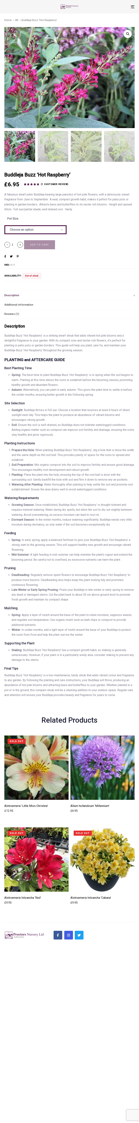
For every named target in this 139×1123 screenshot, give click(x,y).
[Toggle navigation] (112, 6)
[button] (20, 245)
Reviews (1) (11, 314)
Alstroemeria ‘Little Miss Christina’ (26, 806)
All (16, 20)
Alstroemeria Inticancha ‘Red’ (22, 897)
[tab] (69, 295)
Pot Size (12, 218)
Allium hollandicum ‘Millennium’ (89, 806)
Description (11, 295)
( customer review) (54, 184)
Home (8, 20)
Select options (36, 794)
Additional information (18, 304)
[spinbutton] (13, 244)
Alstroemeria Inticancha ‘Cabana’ (90, 897)
